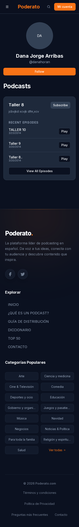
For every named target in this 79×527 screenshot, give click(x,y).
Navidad (57, 418)
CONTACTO (17, 347)
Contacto (61, 514)
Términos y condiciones (39, 492)
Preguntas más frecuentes (30, 514)
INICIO (13, 304)
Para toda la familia (22, 439)
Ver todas (55, 450)
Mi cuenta (65, 6)
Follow (39, 71)
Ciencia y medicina (57, 376)
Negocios (21, 429)
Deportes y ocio (21, 397)
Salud (21, 450)
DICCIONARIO (19, 330)
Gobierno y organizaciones (23, 408)
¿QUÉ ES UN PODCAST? (28, 313)
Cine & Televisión (21, 386)
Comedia (57, 386)
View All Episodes (40, 171)
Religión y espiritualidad (59, 439)
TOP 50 (14, 338)
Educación (57, 397)
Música (22, 418)
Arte (21, 376)
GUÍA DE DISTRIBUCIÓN (28, 321)
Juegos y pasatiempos (59, 408)
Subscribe (60, 105)
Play (64, 131)
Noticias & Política (57, 429)
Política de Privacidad (39, 503)
